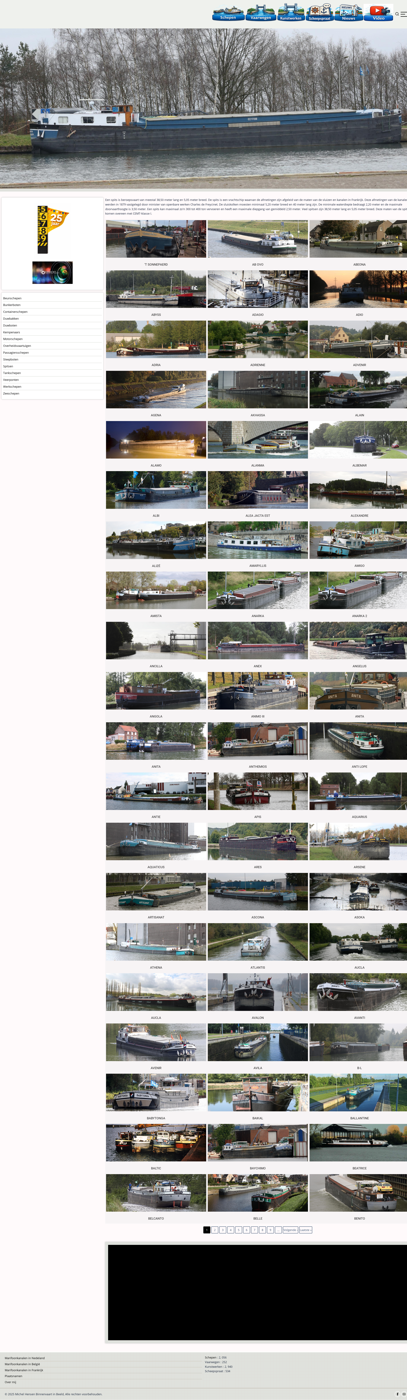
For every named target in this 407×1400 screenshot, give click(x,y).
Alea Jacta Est (258, 516)
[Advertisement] (204, 1293)
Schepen (210, 1357)
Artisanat (156, 917)
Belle (257, 1218)
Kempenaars (11, 332)
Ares (258, 867)
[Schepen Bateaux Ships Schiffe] (228, 12)
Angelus (359, 666)
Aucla (360, 967)
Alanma (257, 465)
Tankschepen (12, 373)
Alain (359, 415)
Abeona (359, 264)
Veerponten (11, 380)
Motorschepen (13, 339)
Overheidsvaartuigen (17, 346)
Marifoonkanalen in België (22, 1364)
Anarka (258, 616)
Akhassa (258, 415)
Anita (359, 716)
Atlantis (258, 967)
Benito (359, 1218)
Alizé (156, 566)
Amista (156, 616)
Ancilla (156, 666)
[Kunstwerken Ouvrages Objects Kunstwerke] (291, 12)
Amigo (360, 566)
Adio (359, 315)
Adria (156, 365)
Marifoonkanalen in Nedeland (25, 1358)
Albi (156, 516)
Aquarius (359, 817)
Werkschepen (12, 386)
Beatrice (360, 1168)
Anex (258, 666)
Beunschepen (12, 298)
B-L (359, 1068)
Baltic (156, 1168)
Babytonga (156, 1118)
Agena (156, 415)
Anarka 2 (359, 616)
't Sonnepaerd (156, 264)
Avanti (359, 1018)
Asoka (359, 917)
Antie (156, 817)
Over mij (10, 1382)
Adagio (258, 315)
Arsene (359, 867)
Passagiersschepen (16, 352)
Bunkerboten (12, 305)
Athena (156, 967)
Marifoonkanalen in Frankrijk (24, 1370)
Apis (257, 817)
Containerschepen (15, 312)
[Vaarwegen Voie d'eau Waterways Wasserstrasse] (261, 12)
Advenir (359, 365)
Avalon (258, 1018)
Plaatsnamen (13, 1376)
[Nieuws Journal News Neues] (349, 12)
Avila (258, 1068)
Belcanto (156, 1218)
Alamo (156, 465)
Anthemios (258, 767)
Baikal (257, 1118)
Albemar (359, 465)
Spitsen (8, 366)
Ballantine (359, 1118)
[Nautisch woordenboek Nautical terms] (320, 12)
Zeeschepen (11, 393)
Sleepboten (10, 359)
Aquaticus (156, 867)
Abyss (156, 315)
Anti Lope (359, 767)
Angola (156, 716)
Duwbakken (11, 318)
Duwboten (10, 325)
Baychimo (258, 1168)
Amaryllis (257, 566)
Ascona (258, 917)
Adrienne (257, 365)
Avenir (156, 1068)
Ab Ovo (257, 264)
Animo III (257, 716)
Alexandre (359, 516)
